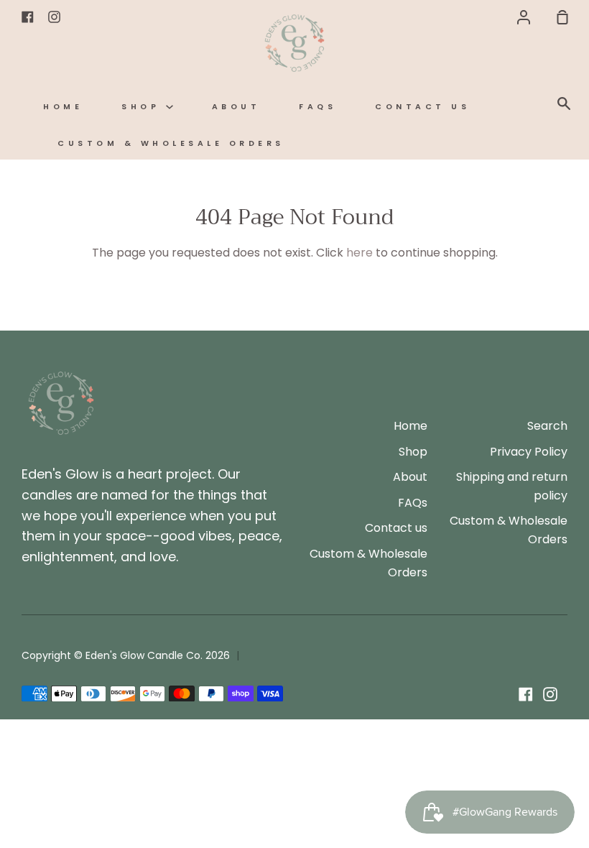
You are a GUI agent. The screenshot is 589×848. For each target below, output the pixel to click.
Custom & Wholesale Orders (170, 143)
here (359, 252)
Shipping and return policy (511, 486)
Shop (143, 106)
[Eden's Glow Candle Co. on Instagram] (550, 694)
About (236, 106)
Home (63, 106)
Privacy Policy (528, 451)
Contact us (422, 106)
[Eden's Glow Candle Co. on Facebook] (526, 694)
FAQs (317, 106)
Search (547, 426)
